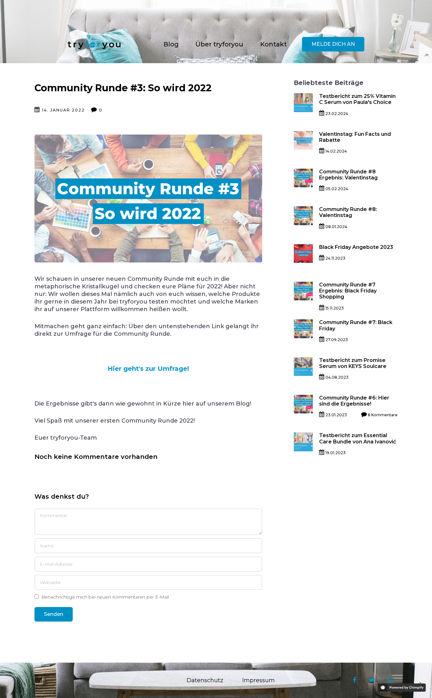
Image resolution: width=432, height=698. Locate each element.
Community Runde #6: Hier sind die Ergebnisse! (355, 401)
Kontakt (273, 44)
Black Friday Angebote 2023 (356, 247)
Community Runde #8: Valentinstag (348, 212)
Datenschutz (205, 680)
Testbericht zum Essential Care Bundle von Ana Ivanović (357, 438)
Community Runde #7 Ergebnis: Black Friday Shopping (348, 291)
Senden (53, 614)
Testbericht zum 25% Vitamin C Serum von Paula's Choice (358, 99)
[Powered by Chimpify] (402, 687)
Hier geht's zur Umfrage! (148, 368)
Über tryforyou (219, 44)
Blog (171, 44)
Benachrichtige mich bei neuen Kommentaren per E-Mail (104, 597)
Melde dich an (333, 44)
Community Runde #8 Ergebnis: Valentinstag (348, 175)
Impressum (258, 680)
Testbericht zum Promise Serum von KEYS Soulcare (353, 363)
